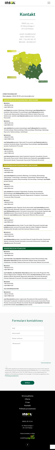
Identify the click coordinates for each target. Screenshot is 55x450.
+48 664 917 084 (8, 137)
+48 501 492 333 (8, 123)
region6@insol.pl (8, 172)
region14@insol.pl (9, 295)
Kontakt (27, 405)
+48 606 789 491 (16, 96)
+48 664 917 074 (8, 186)
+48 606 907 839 (8, 170)
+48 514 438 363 (8, 151)
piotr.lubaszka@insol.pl (27, 96)
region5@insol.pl (8, 188)
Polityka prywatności (27, 409)
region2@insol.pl (8, 125)
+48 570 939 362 (8, 283)
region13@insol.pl (9, 236)
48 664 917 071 (9, 267)
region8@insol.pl (8, 285)
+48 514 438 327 (8, 220)
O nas (27, 402)
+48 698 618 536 (8, 105)
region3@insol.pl (8, 269)
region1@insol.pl (8, 107)
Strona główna (27, 396)
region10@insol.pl (9, 139)
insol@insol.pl (30, 34)
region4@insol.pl (8, 255)
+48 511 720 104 (8, 294)
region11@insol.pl (9, 153)
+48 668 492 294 (8, 253)
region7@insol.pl (8, 204)
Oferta (27, 399)
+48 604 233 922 (8, 202)
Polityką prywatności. (12, 376)
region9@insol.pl (8, 222)
